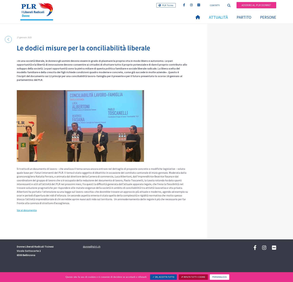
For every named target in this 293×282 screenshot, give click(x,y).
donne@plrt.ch (91, 246)
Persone (268, 17)
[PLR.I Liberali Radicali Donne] (38, 7)
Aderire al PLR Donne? (256, 5)
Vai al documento (27, 210)
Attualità (218, 17)
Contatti (215, 5)
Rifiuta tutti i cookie (194, 277)
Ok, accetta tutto (164, 277)
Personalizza (219, 277)
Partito (244, 17)
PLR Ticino (167, 5)
